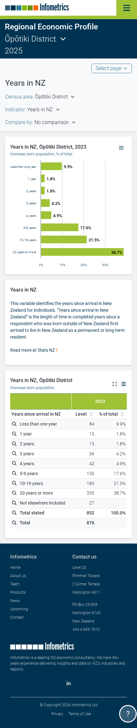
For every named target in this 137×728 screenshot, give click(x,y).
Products (17, 592)
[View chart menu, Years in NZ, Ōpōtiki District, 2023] (121, 148)
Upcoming (19, 609)
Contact (17, 617)
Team (14, 584)
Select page (108, 68)
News (15, 601)
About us (18, 576)
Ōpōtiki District (30, 38)
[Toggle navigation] (126, 8)
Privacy (57, 714)
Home (15, 567)
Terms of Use (79, 714)
